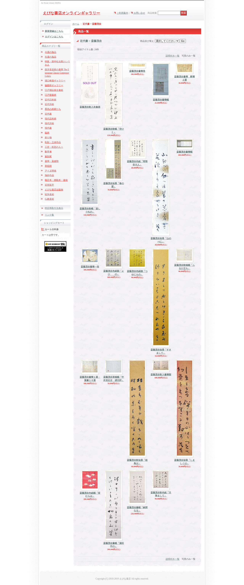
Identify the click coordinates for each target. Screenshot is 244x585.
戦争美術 (49, 194)
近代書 (48, 113)
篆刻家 (48, 156)
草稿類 (48, 166)
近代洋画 (49, 104)
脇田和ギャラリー (54, 85)
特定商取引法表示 (54, 208)
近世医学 (49, 185)
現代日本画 (50, 118)
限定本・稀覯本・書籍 (56, 180)
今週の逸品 (50, 52)
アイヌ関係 (50, 170)
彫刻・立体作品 (53, 142)
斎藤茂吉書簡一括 (90, 266)
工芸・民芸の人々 (54, 147)
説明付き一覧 (172, 55)
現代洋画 (49, 123)
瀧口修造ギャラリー (55, 80)
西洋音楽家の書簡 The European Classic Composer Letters (57, 72)
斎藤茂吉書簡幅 (161, 99)
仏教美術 (49, 199)
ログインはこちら (54, 36)
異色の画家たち (53, 109)
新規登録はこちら (54, 31)
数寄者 (48, 151)
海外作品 (49, 175)
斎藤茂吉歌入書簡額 (161, 374)
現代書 (48, 128)
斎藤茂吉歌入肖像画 (90, 107)
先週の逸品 (50, 57)
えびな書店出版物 (54, 189)
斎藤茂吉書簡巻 (137, 71)
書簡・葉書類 (52, 161)
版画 (47, 132)
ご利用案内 (122, 13)
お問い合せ (139, 13)
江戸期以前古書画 (54, 90)
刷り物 (48, 137)
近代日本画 (50, 99)
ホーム (75, 24)
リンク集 (49, 215)
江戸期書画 (50, 95)
